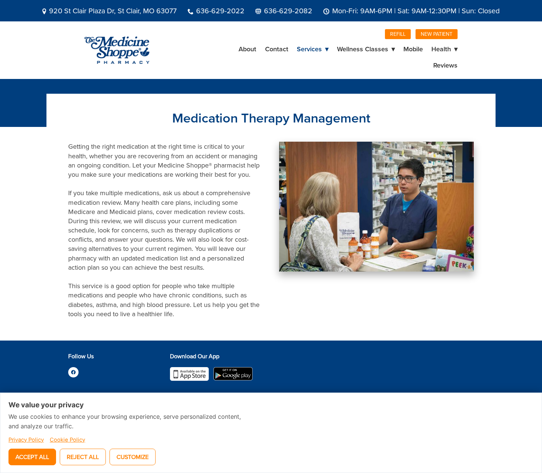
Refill (398, 34)
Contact (276, 48)
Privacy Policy (26, 439)
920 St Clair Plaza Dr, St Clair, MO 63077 (113, 10)
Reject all (83, 457)
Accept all (32, 457)
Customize (133, 457)
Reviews (445, 65)
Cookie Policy (67, 439)
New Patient (436, 34)
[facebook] (73, 372)
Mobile (413, 48)
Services (313, 48)
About (247, 48)
